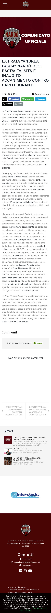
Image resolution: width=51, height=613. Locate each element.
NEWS (8, 431)
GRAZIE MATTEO (20, 449)
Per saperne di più (33, 609)
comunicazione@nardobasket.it (27, 562)
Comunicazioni (41, 94)
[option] (25, 495)
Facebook (15, 99)
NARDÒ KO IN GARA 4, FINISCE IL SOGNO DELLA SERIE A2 (27, 459)
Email (20, 104)
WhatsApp (28, 99)
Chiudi (28, 610)
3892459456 (26, 565)
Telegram (41, 99)
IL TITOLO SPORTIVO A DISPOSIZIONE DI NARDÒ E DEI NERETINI (29, 438)
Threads (8, 104)
